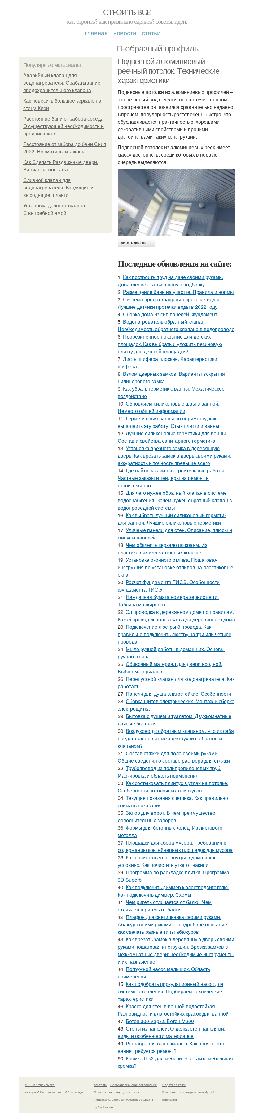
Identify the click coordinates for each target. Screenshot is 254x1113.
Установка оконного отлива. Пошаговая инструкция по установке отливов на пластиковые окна (175, 567)
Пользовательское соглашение (133, 1085)
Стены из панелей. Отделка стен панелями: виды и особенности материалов (171, 1032)
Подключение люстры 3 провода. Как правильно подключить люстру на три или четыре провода (174, 634)
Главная (96, 32)
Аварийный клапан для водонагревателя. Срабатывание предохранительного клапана (61, 83)
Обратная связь (174, 1085)
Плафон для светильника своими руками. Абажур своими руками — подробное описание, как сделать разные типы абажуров (173, 924)
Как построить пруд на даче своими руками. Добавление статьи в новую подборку (170, 280)
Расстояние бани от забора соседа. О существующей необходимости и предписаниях (64, 126)
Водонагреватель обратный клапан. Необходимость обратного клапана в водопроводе (176, 325)
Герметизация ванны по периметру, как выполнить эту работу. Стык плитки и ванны (168, 422)
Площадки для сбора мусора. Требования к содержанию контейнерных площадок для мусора (175, 846)
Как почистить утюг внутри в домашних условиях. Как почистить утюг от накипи (166, 861)
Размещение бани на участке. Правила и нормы (178, 291)
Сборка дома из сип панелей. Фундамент (170, 314)
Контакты (100, 1085)
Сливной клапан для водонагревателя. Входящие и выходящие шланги (58, 188)
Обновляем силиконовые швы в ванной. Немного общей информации (168, 407)
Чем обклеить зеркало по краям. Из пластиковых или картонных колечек (162, 548)
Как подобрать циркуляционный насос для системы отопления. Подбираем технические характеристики (170, 991)
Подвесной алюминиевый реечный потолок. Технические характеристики (168, 71)
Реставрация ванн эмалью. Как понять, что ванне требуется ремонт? (171, 1047)
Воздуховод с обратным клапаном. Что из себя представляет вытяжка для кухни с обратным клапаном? (176, 738)
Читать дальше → (136, 243)
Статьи (151, 32)
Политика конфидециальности (116, 1092)
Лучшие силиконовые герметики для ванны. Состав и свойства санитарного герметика (172, 437)
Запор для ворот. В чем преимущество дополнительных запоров (166, 816)
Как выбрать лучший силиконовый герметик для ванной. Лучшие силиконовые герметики (172, 519)
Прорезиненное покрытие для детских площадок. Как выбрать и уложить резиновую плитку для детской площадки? (170, 344)
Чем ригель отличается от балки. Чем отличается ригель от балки (165, 905)
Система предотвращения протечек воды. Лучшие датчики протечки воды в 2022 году (169, 303)
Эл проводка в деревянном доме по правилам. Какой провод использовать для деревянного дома (176, 615)
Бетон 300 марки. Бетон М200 (160, 1021)
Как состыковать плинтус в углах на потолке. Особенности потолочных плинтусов (173, 786)
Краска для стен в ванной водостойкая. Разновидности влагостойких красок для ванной (173, 1010)
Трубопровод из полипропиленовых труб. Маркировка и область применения (169, 772)
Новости (124, 32)
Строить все (127, 12)
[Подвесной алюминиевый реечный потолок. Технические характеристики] (176, 202)
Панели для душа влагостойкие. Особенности (178, 693)
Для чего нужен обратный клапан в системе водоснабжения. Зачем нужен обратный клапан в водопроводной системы (175, 500)
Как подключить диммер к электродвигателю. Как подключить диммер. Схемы (173, 891)
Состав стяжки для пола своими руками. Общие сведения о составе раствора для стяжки (174, 757)
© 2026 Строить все (40, 1085)
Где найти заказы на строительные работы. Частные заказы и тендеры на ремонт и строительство (171, 478)
